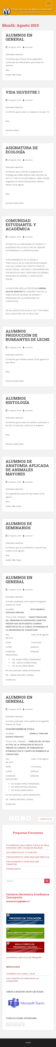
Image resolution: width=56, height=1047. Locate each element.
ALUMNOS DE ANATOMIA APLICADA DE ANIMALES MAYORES (27, 467)
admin (28, 1042)
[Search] (47, 881)
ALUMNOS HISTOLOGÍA (17, 400)
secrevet (28, 47)
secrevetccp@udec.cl (17, 901)
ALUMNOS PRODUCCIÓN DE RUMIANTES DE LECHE (28, 335)
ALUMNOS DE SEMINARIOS (19, 525)
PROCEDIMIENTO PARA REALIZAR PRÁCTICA (27, 857)
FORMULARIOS (13, 868)
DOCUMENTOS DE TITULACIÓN (21, 852)
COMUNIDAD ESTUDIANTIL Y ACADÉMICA (21, 225)
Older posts (45, 819)
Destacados (13, 967)
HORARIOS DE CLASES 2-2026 (20, 973)
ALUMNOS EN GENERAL (19, 37)
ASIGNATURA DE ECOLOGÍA (22, 149)
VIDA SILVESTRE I (23, 92)
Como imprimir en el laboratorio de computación (22, 979)
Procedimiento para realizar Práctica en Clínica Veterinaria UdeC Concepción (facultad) (27, 846)
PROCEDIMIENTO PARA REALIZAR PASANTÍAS (22, 862)
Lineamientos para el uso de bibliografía (23, 957)
